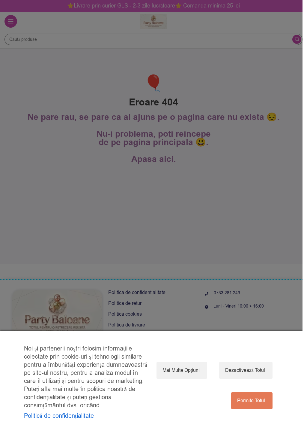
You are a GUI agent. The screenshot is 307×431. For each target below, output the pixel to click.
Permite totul (251, 400)
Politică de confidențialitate (59, 416)
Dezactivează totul (245, 370)
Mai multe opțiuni (181, 370)
